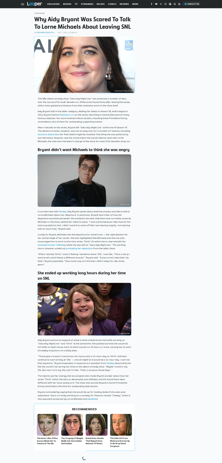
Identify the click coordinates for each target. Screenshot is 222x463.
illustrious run (66, 114)
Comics (112, 4)
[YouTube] (156, 4)
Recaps (101, 4)
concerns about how (48, 134)
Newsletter (193, 4)
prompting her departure (79, 248)
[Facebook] (151, 4)
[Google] (174, 4)
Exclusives (53, 4)
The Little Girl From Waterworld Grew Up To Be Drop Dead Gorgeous (120, 442)
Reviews (124, 4)
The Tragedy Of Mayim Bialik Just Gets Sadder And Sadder (72, 441)
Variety (62, 211)
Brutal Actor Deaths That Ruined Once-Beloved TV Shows (95, 441)
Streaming (87, 4)
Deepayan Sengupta (45, 33)
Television (39, 13)
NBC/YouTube (125, 204)
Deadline (92, 398)
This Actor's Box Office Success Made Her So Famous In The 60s (47, 441)
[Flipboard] (170, 4)
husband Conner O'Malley (51, 244)
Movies (67, 4)
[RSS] (179, 4)
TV (76, 4)
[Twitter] (161, 4)
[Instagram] (165, 4)
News (135, 4)
